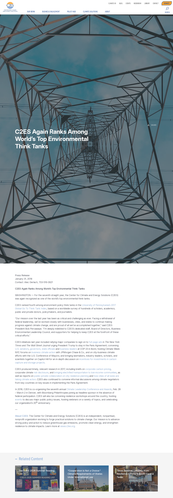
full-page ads (95, 342)
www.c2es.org (67, 426)
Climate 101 (112, 3)
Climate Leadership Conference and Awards (89, 389)
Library (147, 3)
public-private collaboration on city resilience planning (61, 376)
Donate (167, 3)
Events (128, 3)
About (107, 11)
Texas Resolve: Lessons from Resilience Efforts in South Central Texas (135, 473)
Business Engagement (51, 11)
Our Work (31, 11)
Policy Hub (71, 11)
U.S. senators (22, 349)
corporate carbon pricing (98, 369)
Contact (155, 3)
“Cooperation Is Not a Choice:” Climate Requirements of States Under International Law (85, 473)
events (18, 399)
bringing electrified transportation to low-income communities (85, 372)
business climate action (43, 352)
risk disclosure (41, 372)
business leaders (68, 349)
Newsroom (137, 3)
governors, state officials (42, 349)
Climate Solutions (90, 11)
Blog (121, 3)
